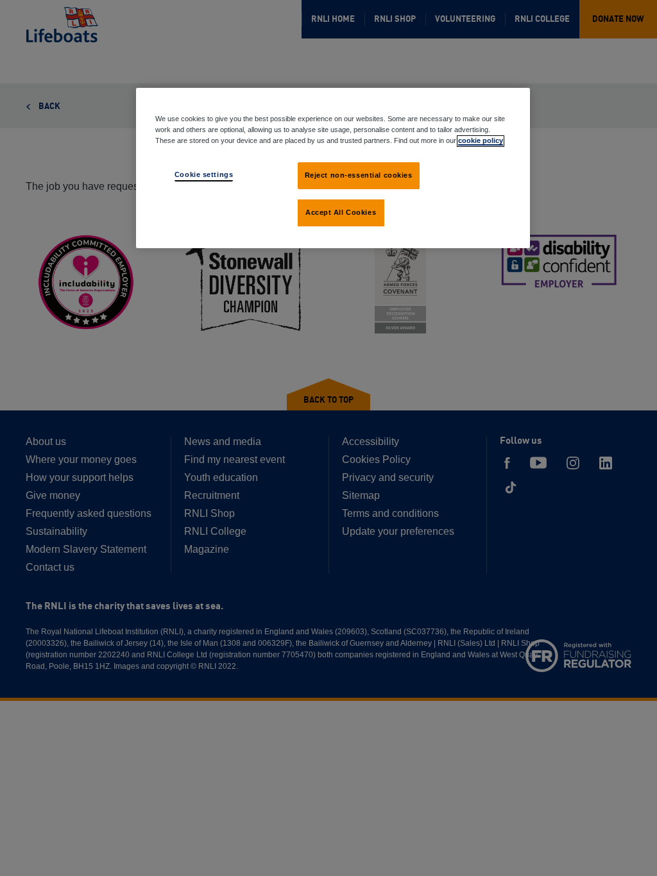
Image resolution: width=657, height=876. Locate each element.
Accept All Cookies (340, 212)
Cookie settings (204, 174)
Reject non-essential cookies (359, 175)
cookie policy (480, 140)
